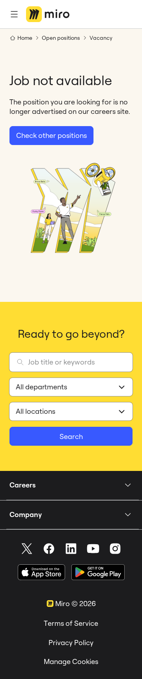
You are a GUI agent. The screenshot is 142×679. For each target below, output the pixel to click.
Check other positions (51, 135)
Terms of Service (71, 623)
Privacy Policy (71, 642)
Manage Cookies (71, 661)
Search (71, 436)
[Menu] (14, 14)
